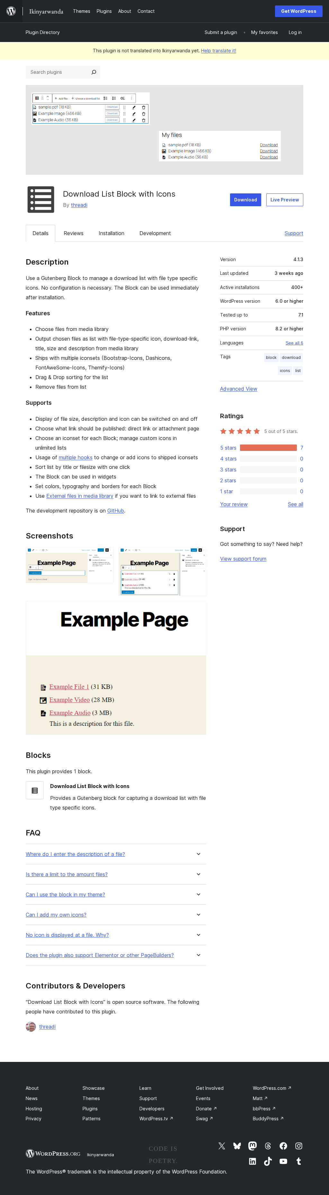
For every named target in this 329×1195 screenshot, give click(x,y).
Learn (145, 1088)
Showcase (94, 1088)
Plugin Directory (43, 32)
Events (203, 1098)
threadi (79, 205)
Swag (204, 1118)
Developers (151, 1108)
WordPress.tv (156, 1118)
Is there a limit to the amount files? (67, 874)
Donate (206, 1108)
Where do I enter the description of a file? (75, 854)
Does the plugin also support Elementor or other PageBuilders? (100, 955)
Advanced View (238, 389)
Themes (91, 1098)
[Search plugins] (93, 72)
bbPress (264, 1108)
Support (294, 233)
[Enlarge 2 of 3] (197, 556)
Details (40, 233)
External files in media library (79, 496)
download (291, 357)
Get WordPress (298, 11)
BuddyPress (268, 1118)
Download (245, 199)
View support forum (243, 558)
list (298, 370)
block (271, 357)
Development (155, 233)
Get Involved (210, 1088)
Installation (111, 233)
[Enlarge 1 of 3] (105, 556)
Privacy (33, 1118)
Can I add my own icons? (56, 915)
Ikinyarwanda (100, 1154)
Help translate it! (218, 50)
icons (285, 370)
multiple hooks (76, 457)
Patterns (92, 1118)
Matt (260, 1098)
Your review (234, 504)
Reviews (74, 233)
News (32, 1098)
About (32, 1088)
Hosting (34, 1108)
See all (295, 504)
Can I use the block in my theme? (65, 895)
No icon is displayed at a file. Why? (67, 935)
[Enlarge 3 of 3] (197, 609)
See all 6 (294, 342)
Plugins (90, 1108)
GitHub (115, 510)
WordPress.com (272, 1088)
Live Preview (285, 199)
